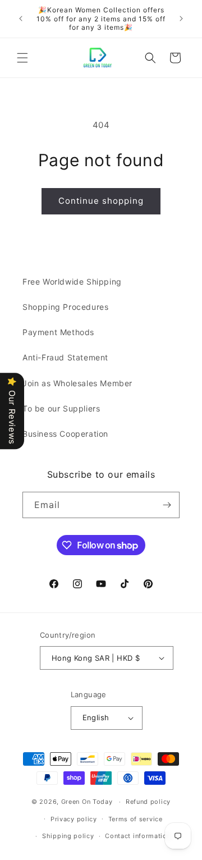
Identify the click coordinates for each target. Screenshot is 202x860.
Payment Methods (58, 332)
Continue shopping (101, 200)
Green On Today (87, 802)
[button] (22, 57)
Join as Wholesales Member (77, 383)
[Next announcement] (181, 18)
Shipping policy (68, 836)
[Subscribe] (166, 505)
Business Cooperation (65, 433)
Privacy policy (73, 819)
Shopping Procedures (65, 307)
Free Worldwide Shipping (72, 281)
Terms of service (135, 819)
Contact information (138, 836)
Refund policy (148, 802)
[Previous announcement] (20, 18)
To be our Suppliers (61, 408)
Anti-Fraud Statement (65, 357)
